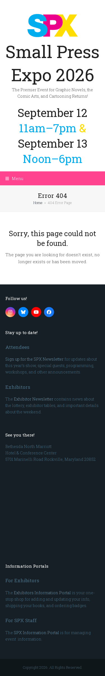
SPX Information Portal (36, 632)
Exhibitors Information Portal (42, 592)
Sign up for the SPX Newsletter (34, 359)
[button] (14, 178)
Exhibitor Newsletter (33, 399)
